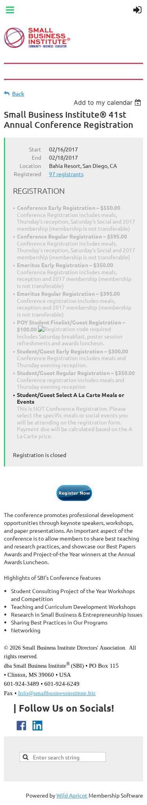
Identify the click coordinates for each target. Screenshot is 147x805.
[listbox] (108, 102)
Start (35, 149)
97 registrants (66, 173)
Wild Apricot (71, 795)
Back (18, 93)
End (36, 157)
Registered (27, 173)
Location (30, 165)
